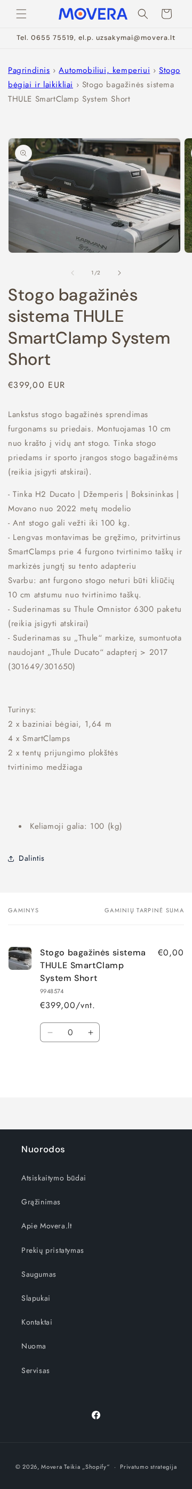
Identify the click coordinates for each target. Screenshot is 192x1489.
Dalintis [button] (32, 858)
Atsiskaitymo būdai (53, 1177)
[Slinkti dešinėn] (119, 273)
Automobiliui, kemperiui (104, 70)
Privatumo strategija (148, 1466)
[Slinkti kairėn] (72, 273)
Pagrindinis (29, 70)
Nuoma (33, 1346)
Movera (51, 1466)
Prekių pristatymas (52, 1250)
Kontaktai (36, 1322)
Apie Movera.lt (46, 1225)
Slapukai (36, 1298)
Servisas (35, 1370)
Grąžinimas (41, 1201)
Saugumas (39, 1274)
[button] (21, 14)
